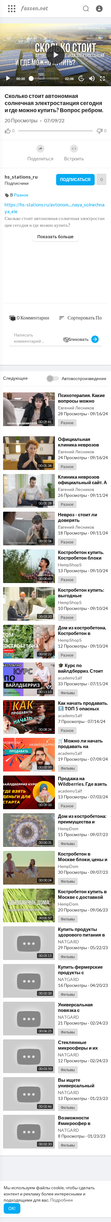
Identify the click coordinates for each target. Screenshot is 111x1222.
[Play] (8, 78)
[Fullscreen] (102, 78)
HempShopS (70, 564)
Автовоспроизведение (84, 378)
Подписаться (75, 179)
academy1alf (70, 677)
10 (81, 78)
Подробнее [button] (61, 1200)
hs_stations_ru (21, 177)
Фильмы (68, 693)
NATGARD (68, 941)
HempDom (68, 828)
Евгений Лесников (76, 407)
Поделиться (40, 158)
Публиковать (77, 339)
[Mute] (92, 78)
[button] (99, 8)
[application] (55, 54)
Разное (21, 194)
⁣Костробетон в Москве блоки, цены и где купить (82, 859)
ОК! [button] (12, 1208)
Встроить (74, 158)
